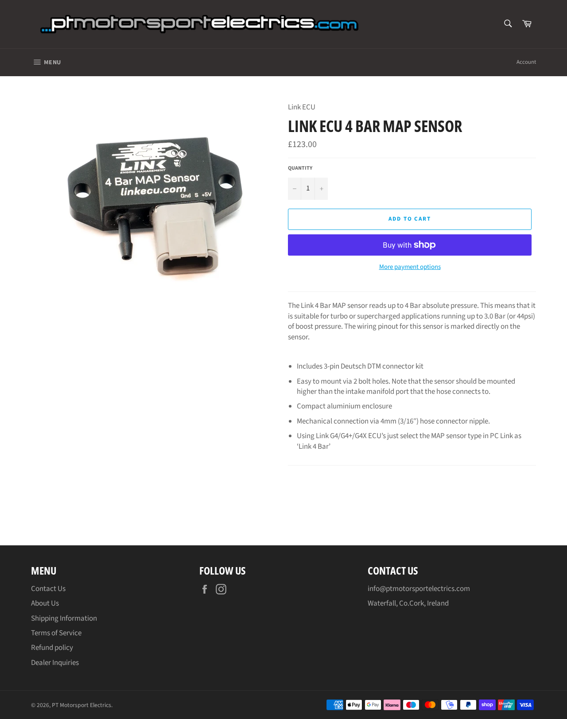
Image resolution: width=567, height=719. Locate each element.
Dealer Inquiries (55, 662)
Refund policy (52, 647)
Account (526, 62)
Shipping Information (64, 618)
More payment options (410, 267)
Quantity (300, 168)
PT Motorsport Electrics (81, 705)
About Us (45, 603)
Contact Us (48, 588)
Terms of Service (56, 633)
